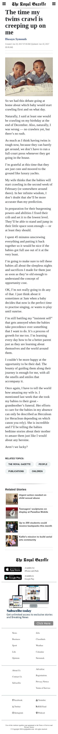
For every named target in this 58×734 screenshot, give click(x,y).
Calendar (40, 651)
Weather (39, 645)
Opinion (15, 658)
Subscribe (16, 682)
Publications (16, 471)
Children (37, 471)
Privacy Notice (42, 681)
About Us (16, 670)
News (14, 632)
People (43, 464)
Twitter (17, 706)
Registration (41, 675)
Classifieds (40, 639)
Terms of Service (43, 687)
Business (16, 639)
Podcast (41, 712)
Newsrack (40, 658)
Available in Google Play (29, 577)
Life (14, 651)
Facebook (17, 700)
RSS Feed (42, 706)
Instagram (18, 712)
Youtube (42, 700)
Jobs (38, 632)
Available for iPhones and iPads (32, 569)
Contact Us (17, 676)
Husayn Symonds (16, 39)
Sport (14, 645)
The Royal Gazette (19, 464)
